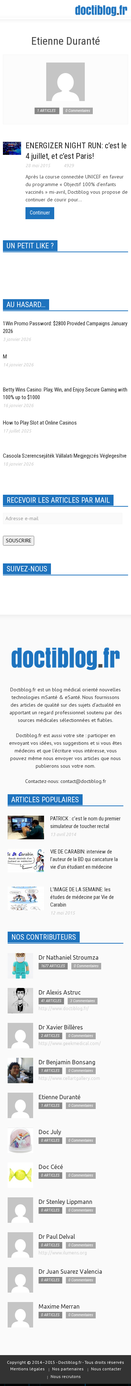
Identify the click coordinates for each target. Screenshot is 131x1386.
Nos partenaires (68, 1368)
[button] (27, 10)
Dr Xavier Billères (61, 1027)
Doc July (50, 1132)
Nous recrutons (66, 1376)
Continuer (40, 213)
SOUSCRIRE (18, 540)
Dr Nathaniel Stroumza (69, 957)
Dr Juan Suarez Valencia (70, 1271)
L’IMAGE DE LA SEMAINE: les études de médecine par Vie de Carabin (82, 897)
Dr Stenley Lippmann (65, 1201)
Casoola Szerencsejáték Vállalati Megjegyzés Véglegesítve (65, 456)
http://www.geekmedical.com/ (70, 1043)
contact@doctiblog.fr (83, 781)
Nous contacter (106, 1368)
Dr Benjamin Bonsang (67, 1062)
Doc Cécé (51, 1167)
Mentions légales (27, 1368)
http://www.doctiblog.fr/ (64, 1008)
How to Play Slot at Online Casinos (40, 422)
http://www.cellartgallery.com (69, 1078)
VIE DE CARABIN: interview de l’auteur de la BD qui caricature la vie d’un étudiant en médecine (84, 859)
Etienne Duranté (59, 1097)
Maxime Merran (59, 1306)
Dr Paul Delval (57, 1236)
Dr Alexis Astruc (60, 992)
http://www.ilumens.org (63, 1252)
